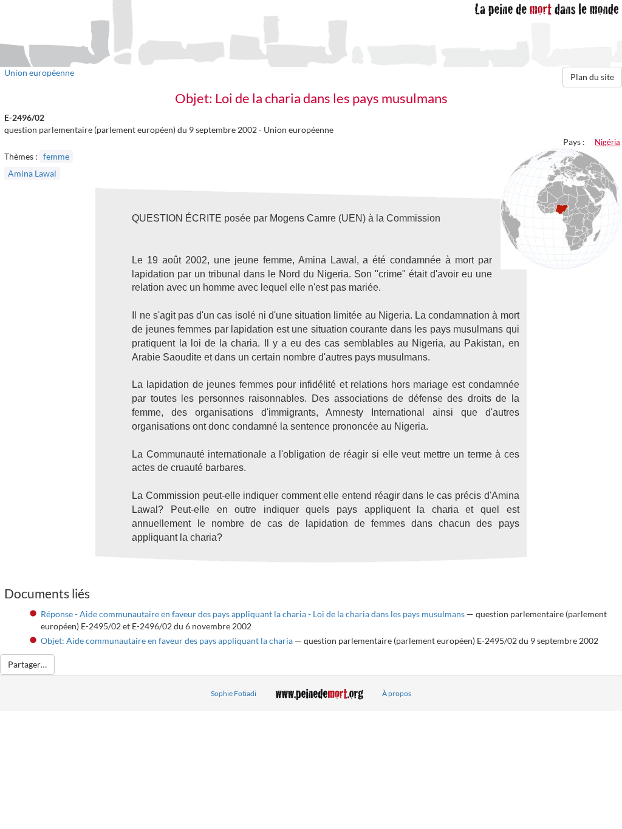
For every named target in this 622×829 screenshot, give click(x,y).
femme (56, 156)
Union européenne (39, 72)
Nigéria (607, 142)
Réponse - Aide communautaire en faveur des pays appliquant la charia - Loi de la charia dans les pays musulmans (253, 614)
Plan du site (592, 77)
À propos (396, 693)
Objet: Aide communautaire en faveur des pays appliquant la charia (167, 640)
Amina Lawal (32, 173)
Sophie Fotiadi (233, 693)
